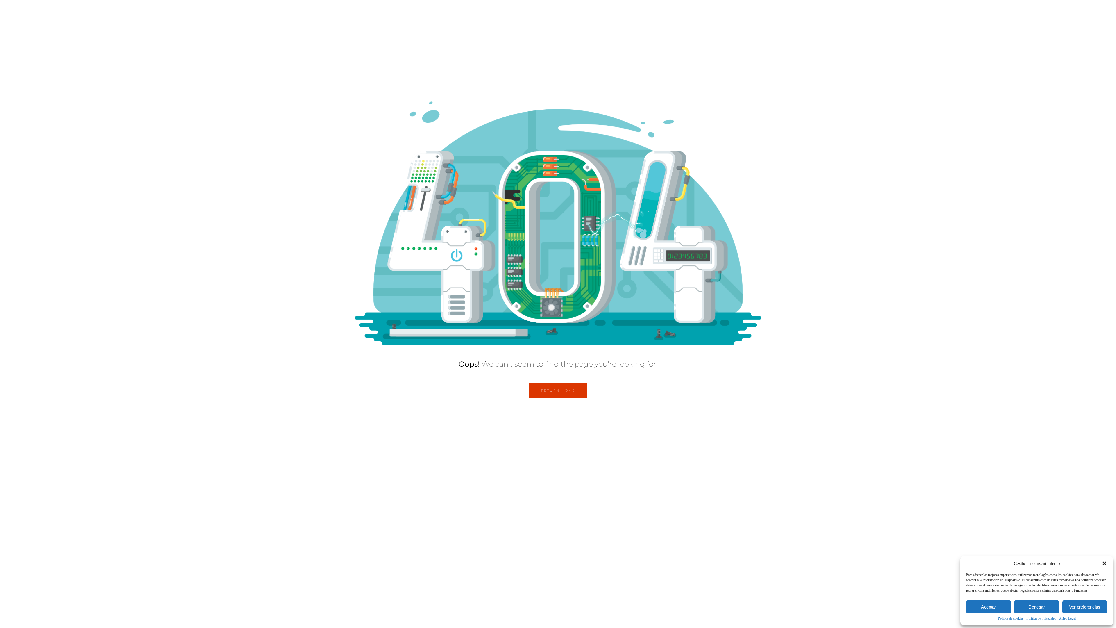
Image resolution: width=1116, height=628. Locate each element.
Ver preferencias (1084, 606)
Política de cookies (1011, 618)
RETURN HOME (558, 390)
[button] (1104, 563)
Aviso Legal (1067, 618)
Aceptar (988, 606)
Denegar (1037, 606)
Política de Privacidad (1041, 618)
